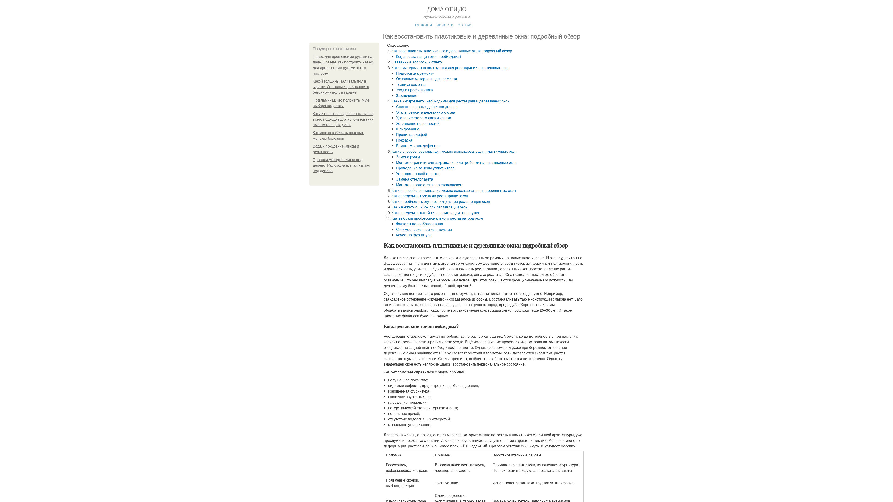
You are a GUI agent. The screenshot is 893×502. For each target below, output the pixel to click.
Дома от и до (446, 9)
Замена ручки (408, 156)
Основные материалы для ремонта (426, 78)
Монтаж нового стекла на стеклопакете (429, 184)
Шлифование (407, 129)
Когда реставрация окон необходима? (429, 56)
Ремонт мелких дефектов (418, 145)
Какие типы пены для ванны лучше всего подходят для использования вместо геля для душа (343, 119)
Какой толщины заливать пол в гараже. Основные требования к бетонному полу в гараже (341, 86)
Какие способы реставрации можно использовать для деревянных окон (454, 190)
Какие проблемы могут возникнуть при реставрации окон (441, 201)
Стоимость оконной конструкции (424, 229)
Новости (444, 24)
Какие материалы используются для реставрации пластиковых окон (451, 67)
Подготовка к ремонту (415, 73)
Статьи (465, 24)
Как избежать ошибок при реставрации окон (430, 207)
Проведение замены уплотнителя (425, 168)
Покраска (404, 140)
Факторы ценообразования (419, 223)
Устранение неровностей (418, 123)
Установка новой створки (418, 173)
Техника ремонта (411, 84)
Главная (423, 24)
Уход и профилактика (414, 89)
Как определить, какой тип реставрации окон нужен (436, 212)
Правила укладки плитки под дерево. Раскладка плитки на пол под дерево (341, 165)
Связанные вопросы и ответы (417, 62)
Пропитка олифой (411, 134)
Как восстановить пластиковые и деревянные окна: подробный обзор (452, 50)
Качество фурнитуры (414, 235)
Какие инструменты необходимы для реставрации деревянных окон (451, 101)
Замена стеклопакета (414, 179)
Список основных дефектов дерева (427, 106)
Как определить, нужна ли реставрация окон (430, 195)
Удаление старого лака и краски (423, 117)
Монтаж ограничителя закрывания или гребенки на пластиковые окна (456, 162)
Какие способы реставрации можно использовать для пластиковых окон (454, 151)
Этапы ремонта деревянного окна (425, 112)
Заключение (406, 95)
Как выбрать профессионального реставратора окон (437, 218)
